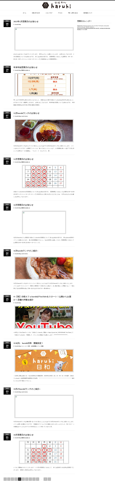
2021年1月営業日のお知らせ (26, 21)
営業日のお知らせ (25, 70)
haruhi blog (18, 24)
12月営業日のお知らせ (23, 159)
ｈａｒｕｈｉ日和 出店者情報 (28, 346)
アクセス (60, 13)
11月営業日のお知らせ (23, 205)
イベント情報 (40, 346)
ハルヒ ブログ (49, 13)
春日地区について (88, 13)
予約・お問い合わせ (73, 13)
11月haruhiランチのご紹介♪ (25, 251)
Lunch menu (24, 116)
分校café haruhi (36, 13)
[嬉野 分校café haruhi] (56, 7)
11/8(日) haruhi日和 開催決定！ (28, 343)
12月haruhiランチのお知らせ (26, 113)
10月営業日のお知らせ (23, 435)
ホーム (24, 13)
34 (45, 479)
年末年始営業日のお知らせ (25, 67)
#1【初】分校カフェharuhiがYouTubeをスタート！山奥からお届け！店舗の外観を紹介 (42, 298)
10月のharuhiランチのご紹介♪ (26, 389)
